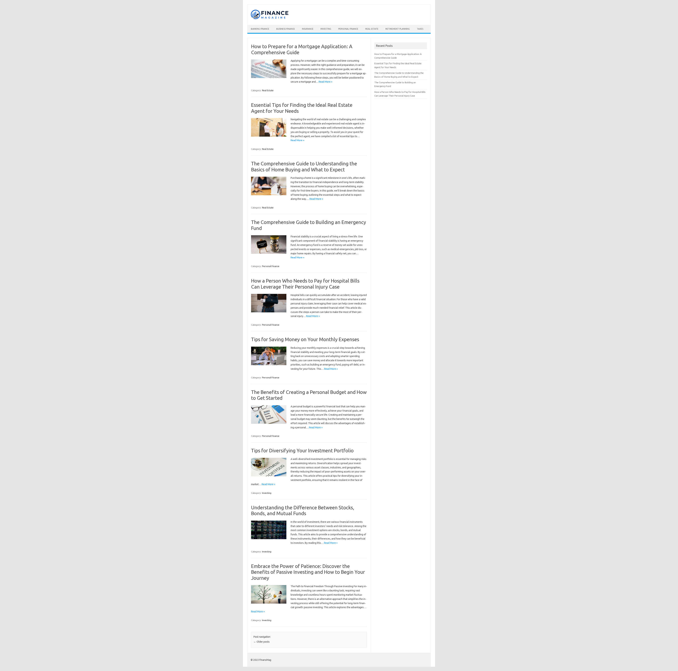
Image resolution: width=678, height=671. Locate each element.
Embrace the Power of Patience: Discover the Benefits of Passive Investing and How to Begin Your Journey (308, 572)
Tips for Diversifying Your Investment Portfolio (302, 450)
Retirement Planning (397, 29)
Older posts (262, 641)
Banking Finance (260, 29)
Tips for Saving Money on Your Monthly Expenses (305, 339)
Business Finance (285, 29)
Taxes (420, 29)
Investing (325, 29)
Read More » (325, 81)
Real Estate (371, 29)
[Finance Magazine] (269, 18)
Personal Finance (348, 29)
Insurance (307, 29)
